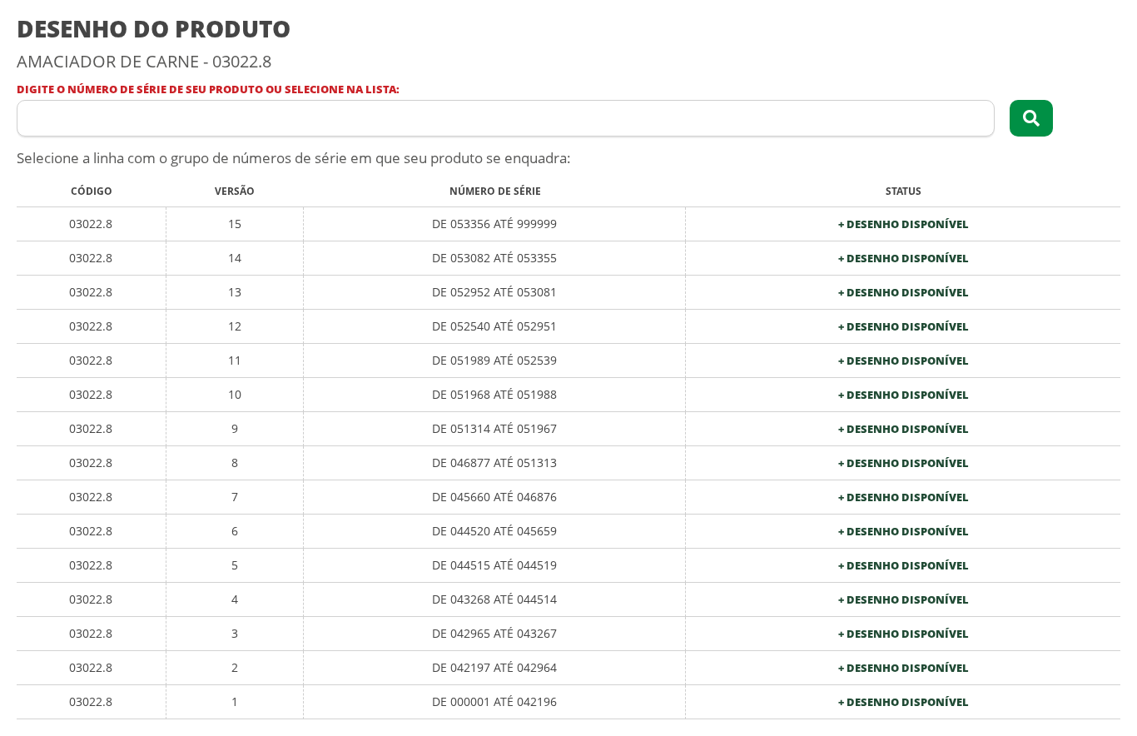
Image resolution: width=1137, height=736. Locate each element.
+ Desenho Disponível (903, 224)
